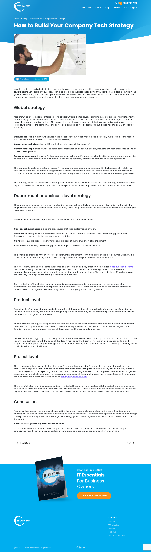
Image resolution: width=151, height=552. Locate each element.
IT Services (85, 8)
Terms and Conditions (33, 547)
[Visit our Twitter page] (84, 547)
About (98, 8)
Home (16, 18)
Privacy (47, 547)
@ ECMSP (18, 547)
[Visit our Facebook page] (77, 547)
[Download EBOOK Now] (54, 479)
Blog (107, 8)
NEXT (130, 443)
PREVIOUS (24, 443)
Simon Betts (24, 79)
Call (126, 3)
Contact (116, 8)
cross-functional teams (121, 266)
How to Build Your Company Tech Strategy (47, 18)
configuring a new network (74, 376)
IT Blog (24, 18)
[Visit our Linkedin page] (80, 547)
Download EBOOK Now (94, 495)
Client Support (130, 8)
